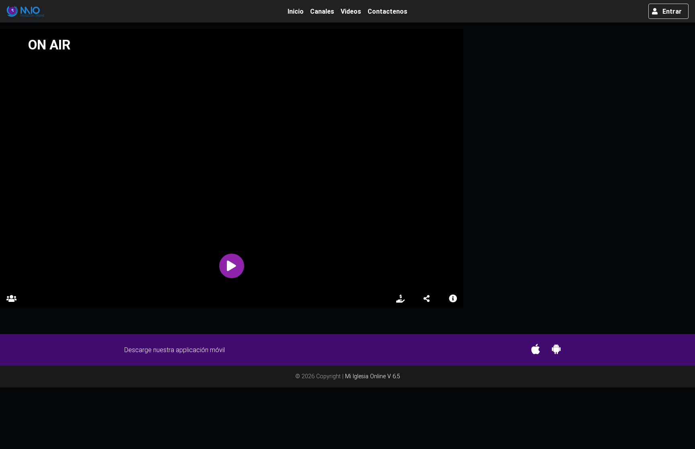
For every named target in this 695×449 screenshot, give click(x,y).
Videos (351, 11)
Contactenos (387, 11)
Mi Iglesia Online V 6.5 (372, 376)
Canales (322, 11)
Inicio (297, 11)
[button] (426, 299)
